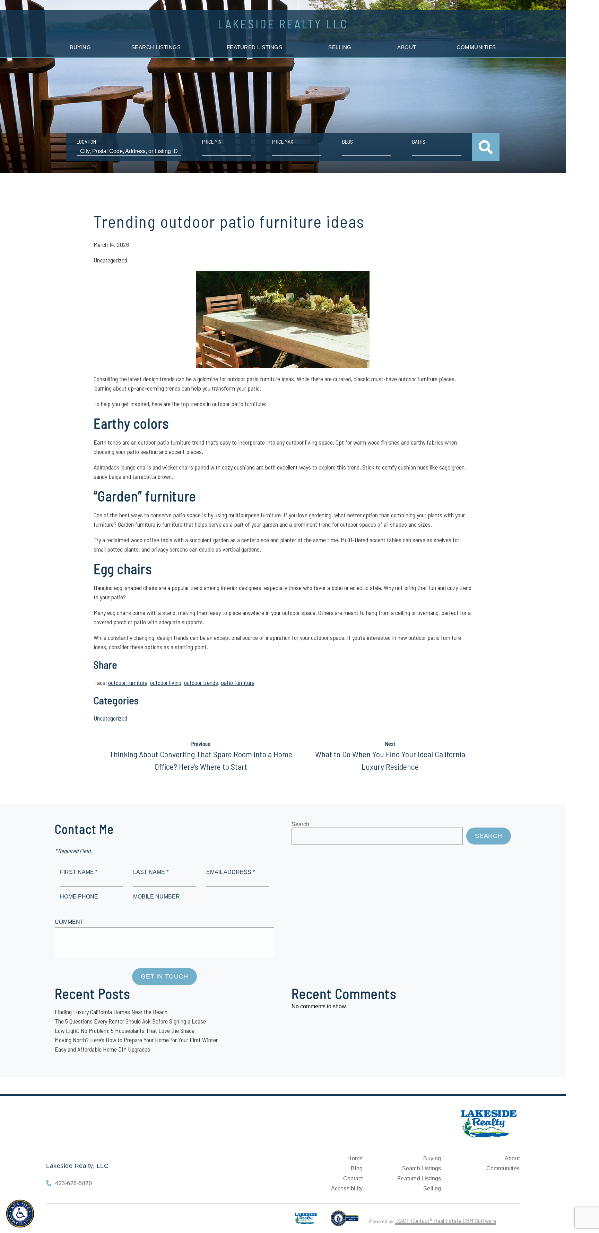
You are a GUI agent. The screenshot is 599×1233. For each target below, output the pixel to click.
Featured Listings (255, 47)
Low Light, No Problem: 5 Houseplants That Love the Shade (124, 1030)
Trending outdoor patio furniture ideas (229, 221)
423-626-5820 (73, 1183)
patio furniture (237, 682)
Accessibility (347, 1188)
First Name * (78, 872)
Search (300, 824)
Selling (339, 47)
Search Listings (156, 47)
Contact (353, 1178)
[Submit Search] (486, 147)
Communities (476, 47)
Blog (357, 1168)
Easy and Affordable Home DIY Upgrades (102, 1049)
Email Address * (230, 872)
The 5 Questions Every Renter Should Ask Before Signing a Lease (130, 1021)
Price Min (212, 142)
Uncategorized (110, 260)
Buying (80, 47)
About (406, 47)
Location (86, 142)
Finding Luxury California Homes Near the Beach (111, 1012)
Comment (69, 922)
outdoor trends (201, 682)
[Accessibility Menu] (20, 1214)
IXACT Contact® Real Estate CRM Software (445, 1220)
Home (355, 1158)
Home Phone (79, 897)
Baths (418, 142)
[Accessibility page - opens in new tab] (344, 1221)
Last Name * (150, 872)
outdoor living (165, 682)
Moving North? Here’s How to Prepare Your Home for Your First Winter (136, 1040)
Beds (347, 142)
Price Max (282, 142)
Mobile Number (156, 897)
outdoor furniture (127, 682)
